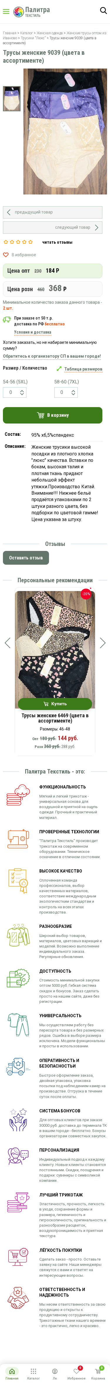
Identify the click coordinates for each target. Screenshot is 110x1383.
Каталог (12, 11)
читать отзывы (57, 242)
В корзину (58, 415)
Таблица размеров (83, 369)
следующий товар (72, 227)
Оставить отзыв (26, 558)
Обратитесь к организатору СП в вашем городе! (52, 356)
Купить (59, 703)
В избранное (24, 254)
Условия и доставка (32, 332)
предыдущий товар (34, 212)
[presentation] (7, 643)
